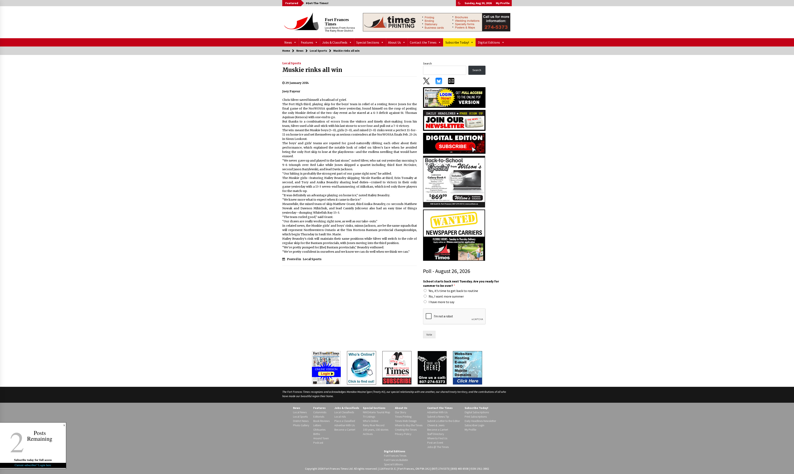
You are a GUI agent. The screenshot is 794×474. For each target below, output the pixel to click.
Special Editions (393, 464)
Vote (429, 334)
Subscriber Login (474, 425)
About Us (394, 42)
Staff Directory (435, 434)
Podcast (318, 442)
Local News (300, 412)
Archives (368, 434)
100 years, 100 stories (375, 429)
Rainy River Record (373, 425)
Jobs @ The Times (438, 447)
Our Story (400, 412)
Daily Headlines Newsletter (480, 421)
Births (316, 434)
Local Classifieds (344, 412)
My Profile (503, 3)
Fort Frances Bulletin (396, 460)
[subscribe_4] (454, 120)
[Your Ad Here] (432, 367)
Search (427, 63)
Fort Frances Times (337, 21)
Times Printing (403, 416)
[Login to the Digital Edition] (326, 367)
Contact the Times (423, 42)
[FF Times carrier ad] (454, 235)
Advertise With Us (344, 425)
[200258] (454, 181)
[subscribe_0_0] (454, 97)
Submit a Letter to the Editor (443, 421)
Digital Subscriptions (477, 412)
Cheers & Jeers (435, 425)
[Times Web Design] (467, 367)
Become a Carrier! (344, 429)
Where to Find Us (437, 438)
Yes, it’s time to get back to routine (453, 291)
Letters (317, 425)
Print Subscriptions (476, 416)
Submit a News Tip (438, 416)
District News (301, 421)
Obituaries (319, 429)
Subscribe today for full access (33, 460)
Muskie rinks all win (312, 70)
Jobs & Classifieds (334, 42)
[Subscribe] (396, 368)
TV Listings (369, 416)
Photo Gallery (301, 425)
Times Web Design (406, 421)
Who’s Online (370, 421)
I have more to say (441, 302)
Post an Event (435, 442)
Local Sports (291, 63)
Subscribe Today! (457, 42)
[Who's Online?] (361, 367)
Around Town (321, 438)
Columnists (319, 412)
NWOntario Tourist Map (376, 412)
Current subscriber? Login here (33, 465)
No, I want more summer (446, 296)
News (288, 42)
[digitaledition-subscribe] (454, 143)
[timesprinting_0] (436, 22)
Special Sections (367, 42)
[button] (459, 3)
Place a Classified (344, 421)
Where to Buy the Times (408, 425)
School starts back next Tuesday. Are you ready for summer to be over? (461, 283)
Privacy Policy (403, 434)
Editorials (318, 416)
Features (307, 42)
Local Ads (340, 416)
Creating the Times (406, 429)
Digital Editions (489, 42)
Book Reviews (321, 421)
